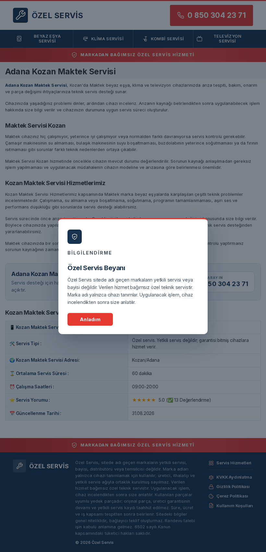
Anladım (90, 319)
